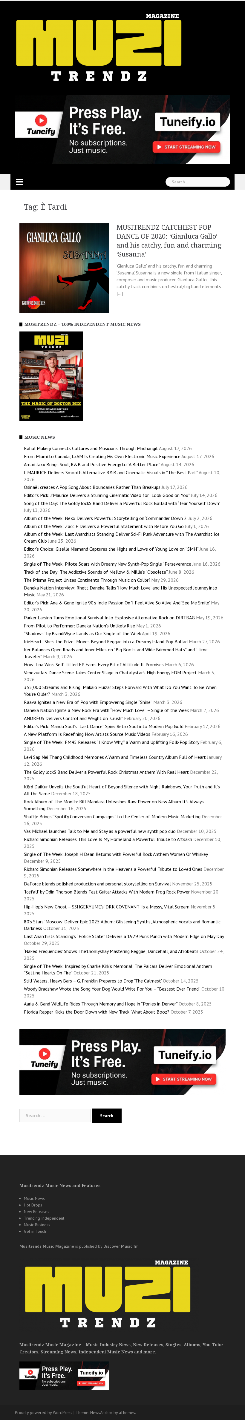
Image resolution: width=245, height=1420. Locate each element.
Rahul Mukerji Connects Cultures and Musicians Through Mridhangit (91, 448)
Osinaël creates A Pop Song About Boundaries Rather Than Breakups (92, 487)
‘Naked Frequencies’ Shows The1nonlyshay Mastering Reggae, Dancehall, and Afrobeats (111, 951)
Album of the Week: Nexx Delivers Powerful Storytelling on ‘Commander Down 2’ (105, 518)
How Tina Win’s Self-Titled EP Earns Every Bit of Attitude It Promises (94, 664)
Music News (34, 1198)
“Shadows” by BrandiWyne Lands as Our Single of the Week (82, 633)
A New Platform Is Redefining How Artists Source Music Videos (87, 734)
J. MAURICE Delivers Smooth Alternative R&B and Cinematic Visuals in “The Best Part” (111, 472)
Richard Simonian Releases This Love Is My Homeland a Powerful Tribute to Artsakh (108, 839)
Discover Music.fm (121, 1246)
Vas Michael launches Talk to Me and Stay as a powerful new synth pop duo (100, 831)
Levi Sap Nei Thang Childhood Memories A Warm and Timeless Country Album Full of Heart (115, 757)
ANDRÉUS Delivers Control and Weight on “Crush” (73, 718)
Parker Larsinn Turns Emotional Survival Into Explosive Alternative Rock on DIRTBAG (109, 618)
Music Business (37, 1224)
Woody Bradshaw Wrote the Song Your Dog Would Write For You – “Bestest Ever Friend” (112, 989)
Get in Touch (35, 1231)
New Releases (36, 1211)
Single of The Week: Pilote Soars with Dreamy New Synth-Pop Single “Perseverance (107, 564)
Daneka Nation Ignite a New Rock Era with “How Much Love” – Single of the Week (106, 710)
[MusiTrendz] (100, 48)
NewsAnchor (101, 1412)
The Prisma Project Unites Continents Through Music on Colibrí (87, 580)
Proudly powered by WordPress (43, 1412)
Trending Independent (44, 1218)
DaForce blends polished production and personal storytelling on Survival (97, 884)
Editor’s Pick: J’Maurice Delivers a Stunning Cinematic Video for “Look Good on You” (107, 495)
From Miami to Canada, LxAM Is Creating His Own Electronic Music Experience (102, 456)
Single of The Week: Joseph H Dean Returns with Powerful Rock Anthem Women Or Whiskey (116, 854)
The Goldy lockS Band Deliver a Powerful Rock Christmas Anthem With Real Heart (106, 772)
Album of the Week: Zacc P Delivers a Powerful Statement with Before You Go (104, 526)
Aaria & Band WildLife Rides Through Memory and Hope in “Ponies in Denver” (100, 1004)
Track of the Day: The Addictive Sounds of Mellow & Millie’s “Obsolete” (96, 572)
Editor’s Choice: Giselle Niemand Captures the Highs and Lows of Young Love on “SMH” (111, 549)
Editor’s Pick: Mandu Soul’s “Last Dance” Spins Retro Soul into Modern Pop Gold (103, 726)
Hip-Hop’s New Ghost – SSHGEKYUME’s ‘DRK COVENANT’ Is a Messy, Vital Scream (106, 907)
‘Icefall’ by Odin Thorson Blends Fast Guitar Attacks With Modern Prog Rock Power (107, 892)
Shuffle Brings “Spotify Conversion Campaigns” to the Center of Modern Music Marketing (112, 816)
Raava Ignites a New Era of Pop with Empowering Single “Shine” (88, 702)
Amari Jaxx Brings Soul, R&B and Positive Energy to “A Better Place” (92, 464)
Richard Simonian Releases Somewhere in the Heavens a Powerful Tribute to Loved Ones (113, 869)
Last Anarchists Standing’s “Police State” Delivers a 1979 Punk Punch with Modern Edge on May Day (124, 936)
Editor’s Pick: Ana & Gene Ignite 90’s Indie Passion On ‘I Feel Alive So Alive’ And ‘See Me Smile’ (117, 603)
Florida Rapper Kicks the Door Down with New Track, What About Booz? (96, 1012)
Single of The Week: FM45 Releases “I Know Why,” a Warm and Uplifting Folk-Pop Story (111, 742)
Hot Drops (33, 1205)
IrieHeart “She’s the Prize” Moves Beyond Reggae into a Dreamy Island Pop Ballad (106, 641)
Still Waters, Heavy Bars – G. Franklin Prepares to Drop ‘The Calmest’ (93, 981)
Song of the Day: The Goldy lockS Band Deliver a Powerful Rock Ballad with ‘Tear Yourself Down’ (122, 503)
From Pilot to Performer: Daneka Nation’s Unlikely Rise (79, 626)
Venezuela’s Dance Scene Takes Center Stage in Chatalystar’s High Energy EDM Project (110, 673)
